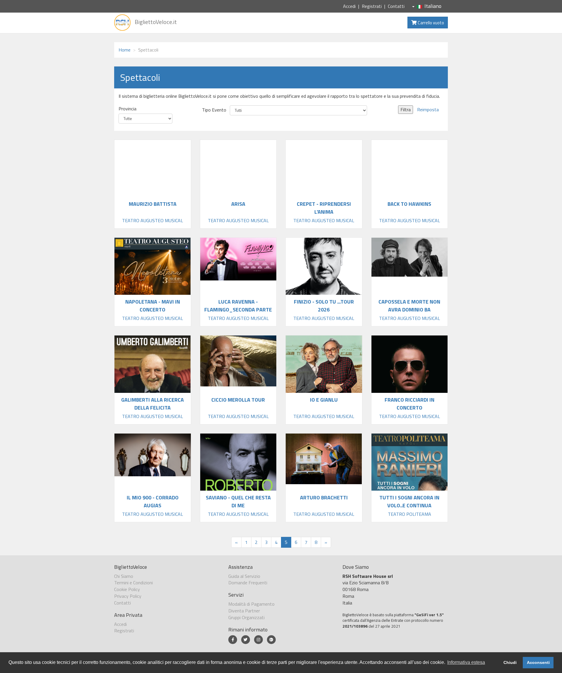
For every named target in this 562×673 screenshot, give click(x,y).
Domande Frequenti (247, 582)
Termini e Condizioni (133, 582)
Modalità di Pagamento (251, 603)
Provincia (127, 108)
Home (125, 49)
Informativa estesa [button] (466, 662)
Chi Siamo (123, 576)
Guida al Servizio (244, 576)
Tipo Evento (214, 110)
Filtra (405, 109)
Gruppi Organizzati (246, 617)
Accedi (349, 6)
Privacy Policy (127, 596)
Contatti (396, 6)
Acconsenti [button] (538, 662)
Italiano (432, 6)
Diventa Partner (244, 610)
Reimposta (428, 109)
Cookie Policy (127, 589)
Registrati (372, 6)
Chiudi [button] (510, 662)
